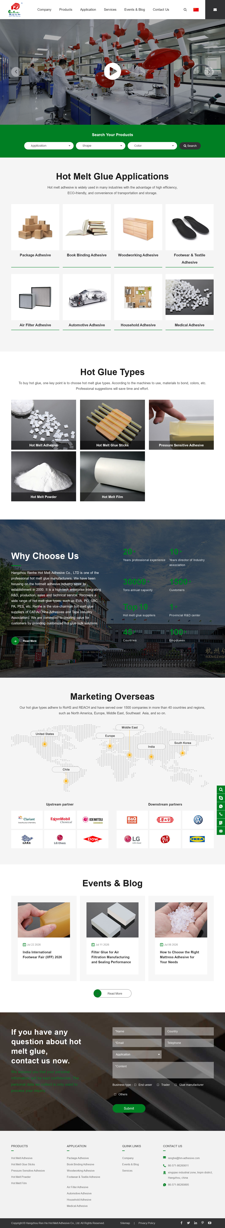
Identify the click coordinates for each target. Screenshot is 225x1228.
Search (191, 145)
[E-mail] (221, 831)
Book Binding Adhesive (87, 255)
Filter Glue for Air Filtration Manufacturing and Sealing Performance (111, 957)
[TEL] (221, 814)
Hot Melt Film (112, 497)
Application (88, 9)
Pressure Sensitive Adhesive (181, 445)
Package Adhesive (35, 255)
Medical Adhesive (189, 325)
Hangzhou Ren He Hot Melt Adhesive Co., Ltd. (53, 1223)
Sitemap (125, 1223)
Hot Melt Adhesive (43, 445)
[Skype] (221, 790)
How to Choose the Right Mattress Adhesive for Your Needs (179, 957)
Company (44, 9)
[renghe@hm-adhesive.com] (215, 9)
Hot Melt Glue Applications (112, 176)
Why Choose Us (45, 556)
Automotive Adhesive (87, 325)
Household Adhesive (138, 325)
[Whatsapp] (221, 806)
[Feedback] (221, 823)
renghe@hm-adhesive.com (184, 1158)
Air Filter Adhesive (35, 325)
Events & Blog (134, 9)
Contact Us (161, 9)
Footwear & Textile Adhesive (189, 258)
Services (110, 9)
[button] (16, 72)
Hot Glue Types (112, 372)
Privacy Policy (147, 1223)
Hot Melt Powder (44, 497)
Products (65, 9)
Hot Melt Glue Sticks (112, 445)
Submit (129, 1108)
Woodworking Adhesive (138, 255)
